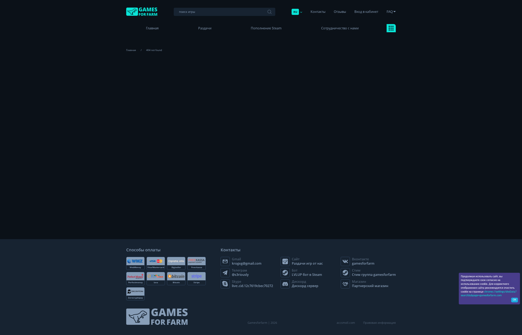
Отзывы (340, 11)
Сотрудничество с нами (340, 28)
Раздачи (204, 28)
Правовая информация (379, 323)
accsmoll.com (346, 323)
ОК (514, 299)
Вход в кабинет (366, 11)
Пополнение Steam (266, 28)
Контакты (318, 11)
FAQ (390, 11)
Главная (152, 28)
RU (295, 12)
